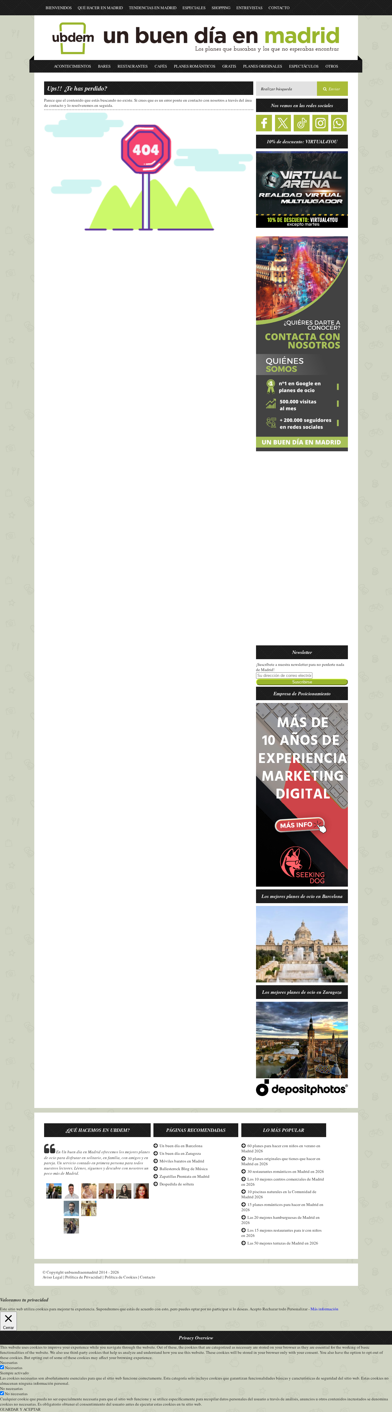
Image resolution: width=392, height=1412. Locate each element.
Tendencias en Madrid (152, 7)
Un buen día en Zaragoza (180, 1153)
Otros (332, 66)
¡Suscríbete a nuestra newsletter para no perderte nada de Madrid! (300, 667)
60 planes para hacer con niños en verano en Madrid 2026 (280, 1148)
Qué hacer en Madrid (100, 7)
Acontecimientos (72, 66)
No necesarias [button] (11, 1388)
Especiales (194, 7)
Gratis (229, 66)
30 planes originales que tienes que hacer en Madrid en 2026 (280, 1161)
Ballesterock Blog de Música (184, 1168)
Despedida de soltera (177, 1184)
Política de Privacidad (83, 1277)
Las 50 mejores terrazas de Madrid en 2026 (282, 1243)
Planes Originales (262, 66)
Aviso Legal (52, 1277)
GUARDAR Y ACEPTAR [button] (20, 1409)
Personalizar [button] (297, 1309)
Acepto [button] (256, 1309)
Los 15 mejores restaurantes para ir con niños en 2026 (281, 1232)
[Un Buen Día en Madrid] (196, 57)
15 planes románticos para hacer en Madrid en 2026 (282, 1207)
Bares (104, 66)
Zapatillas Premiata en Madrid (184, 1176)
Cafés (161, 66)
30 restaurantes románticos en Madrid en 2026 (285, 1171)
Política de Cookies (121, 1277)
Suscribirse (302, 682)
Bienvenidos (59, 7)
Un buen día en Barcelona (181, 1145)
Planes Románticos (194, 66)
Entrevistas (249, 7)
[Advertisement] (302, 552)
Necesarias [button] (8, 1362)
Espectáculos (303, 66)
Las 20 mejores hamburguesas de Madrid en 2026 (280, 1220)
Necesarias (13, 1367)
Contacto (279, 7)
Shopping (221, 7)
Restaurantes (133, 66)
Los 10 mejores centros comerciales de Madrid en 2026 (282, 1181)
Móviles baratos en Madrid (182, 1161)
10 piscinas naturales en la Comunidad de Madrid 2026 (278, 1194)
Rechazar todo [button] (274, 1309)
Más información (324, 1309)
